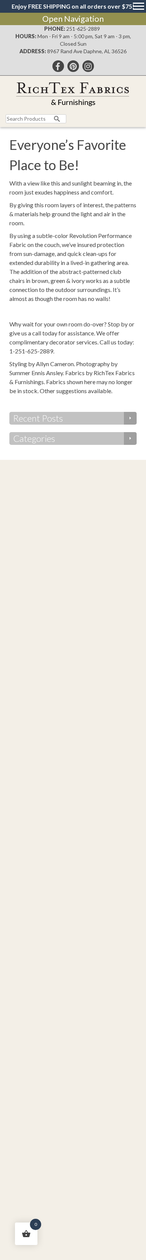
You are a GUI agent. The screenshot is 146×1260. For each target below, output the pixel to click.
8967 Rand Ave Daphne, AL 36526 (87, 51)
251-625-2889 (83, 28)
